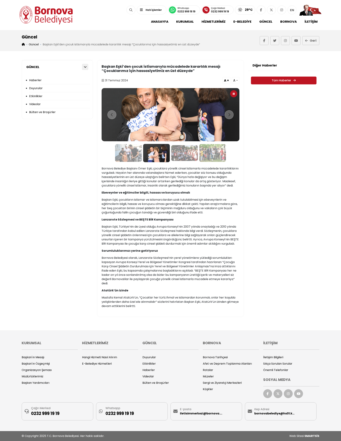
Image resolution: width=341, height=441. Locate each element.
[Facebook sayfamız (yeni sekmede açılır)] (261, 9)
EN (292, 10)
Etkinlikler (35, 96)
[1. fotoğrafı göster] (128, 153)
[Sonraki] (229, 114)
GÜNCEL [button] (265, 21)
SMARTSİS (311, 436)
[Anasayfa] (46, 15)
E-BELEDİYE (242, 21)
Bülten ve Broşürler (42, 112)
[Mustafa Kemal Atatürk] (310, 10)
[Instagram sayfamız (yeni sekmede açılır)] (281, 9)
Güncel (34, 44)
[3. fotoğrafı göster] (184, 153)
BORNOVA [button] (288, 21)
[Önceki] (112, 114)
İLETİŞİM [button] (311, 21)
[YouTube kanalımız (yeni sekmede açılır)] (296, 40)
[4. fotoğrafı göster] (212, 153)
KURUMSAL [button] (185, 21)
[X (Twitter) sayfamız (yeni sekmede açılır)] (271, 9)
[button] (130, 9)
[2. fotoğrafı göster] (156, 153)
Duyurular (36, 88)
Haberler (35, 80)
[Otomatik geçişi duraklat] (233, 93)
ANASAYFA (159, 21)
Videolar (35, 104)
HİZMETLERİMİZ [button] (214, 21)
